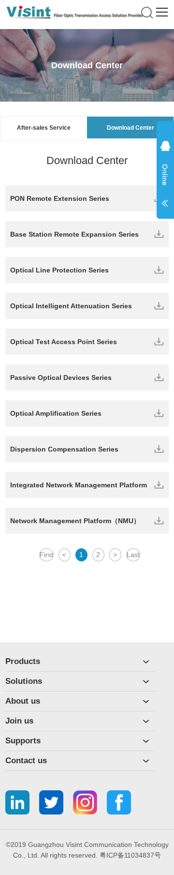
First (46, 554)
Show (165, 180)
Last (133, 554)
